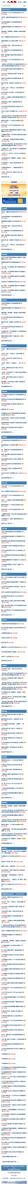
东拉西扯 (4, 848)
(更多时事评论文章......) (7, 340)
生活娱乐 (4, 574)
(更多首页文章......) (6, 177)
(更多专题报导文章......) (7, 706)
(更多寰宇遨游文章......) (7, 752)
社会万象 (4, 528)
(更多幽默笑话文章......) (7, 386)
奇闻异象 (4, 437)
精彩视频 (4, 802)
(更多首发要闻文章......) (7, 249)
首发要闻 (4, 209)
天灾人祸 (4, 483)
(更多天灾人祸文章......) (7, 523)
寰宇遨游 (4, 711)
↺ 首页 (4, 2)
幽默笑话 (4, 346)
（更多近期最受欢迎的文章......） (10, 1156)
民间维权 (4, 757)
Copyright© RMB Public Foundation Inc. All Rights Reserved (14, 1168)
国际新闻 (4, 391)
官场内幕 (4, 254)
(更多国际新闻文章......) (7, 432)
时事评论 (4, 300)
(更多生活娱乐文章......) (7, 615)
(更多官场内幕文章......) (7, 295)
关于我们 (14, 1175)
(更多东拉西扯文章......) (7, 889)
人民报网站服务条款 (14, 1173)
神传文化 (4, 620)
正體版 (24, 2)
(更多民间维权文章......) (7, 797)
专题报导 (4, 665)
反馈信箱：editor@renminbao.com (14, 1178)
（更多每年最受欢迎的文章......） (10, 1161)
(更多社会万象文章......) (7, 569)
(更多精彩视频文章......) (7, 843)
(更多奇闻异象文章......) (7, 477)
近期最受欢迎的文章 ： (8, 894)
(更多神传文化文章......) (7, 660)
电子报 (19, 2)
